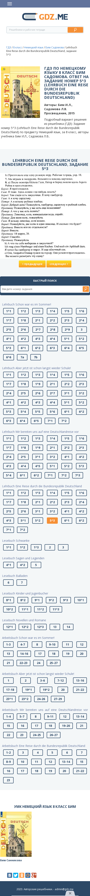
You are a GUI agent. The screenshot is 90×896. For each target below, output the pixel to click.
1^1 (8, 311)
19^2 (46, 690)
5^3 (8, 348)
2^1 (37, 320)
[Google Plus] (33, 875)
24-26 (41, 699)
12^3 (40, 627)
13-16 (80, 680)
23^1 (9, 699)
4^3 (37, 339)
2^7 (37, 329)
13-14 (80, 716)
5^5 (37, 412)
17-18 (10, 690)
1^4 (52, 311)
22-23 (23, 663)
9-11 (50, 716)
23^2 (25, 699)
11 (67, 644)
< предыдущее (32, 264)
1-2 (8, 752)
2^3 (66, 320)
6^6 (8, 357)
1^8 (23, 320)
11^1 (25, 609)
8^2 (22, 600)
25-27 (54, 663)
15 (8, 726)
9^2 (51, 600)
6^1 (23, 348)
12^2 (25, 627)
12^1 (9, 627)
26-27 (54, 735)
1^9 (37, 384)
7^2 (63, 421)
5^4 (23, 412)
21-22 (80, 690)
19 (67, 654)
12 (81, 644)
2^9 (67, 329)
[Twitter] (15, 875)
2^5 (8, 329)
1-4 (8, 716)
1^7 (8, 320)
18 (53, 654)
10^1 (80, 600)
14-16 (24, 654)
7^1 (50, 421)
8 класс (17, 47)
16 (22, 726)
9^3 (65, 600)
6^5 (81, 348)
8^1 (8, 600)
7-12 (60, 680)
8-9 (8, 762)
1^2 (23, 311)
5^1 (66, 339)
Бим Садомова (54, 47)
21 (8, 663)
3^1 (66, 393)
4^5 (37, 466)
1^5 (66, 311)
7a (22, 357)
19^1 (28, 690)
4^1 (8, 339)
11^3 (56, 609)
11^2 (40, 609)
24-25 (37, 735)
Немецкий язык (33, 47)
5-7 (22, 716)
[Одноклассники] (21, 875)
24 (38, 663)
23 (21, 735)
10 (22, 762)
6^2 (37, 348)
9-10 (52, 644)
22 (8, 735)
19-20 (66, 726)
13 (55, 627)
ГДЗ (8, 47)
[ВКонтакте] (9, 875)
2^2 (52, 320)
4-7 (22, 644)
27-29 (58, 699)
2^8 (52, 329)
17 (39, 654)
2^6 (23, 329)
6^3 (52, 348)
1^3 (37, 311)
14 (68, 627)
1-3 (8, 644)
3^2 (81, 393)
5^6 (52, 412)
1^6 (81, 311)
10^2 (9, 609)
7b (35, 357)
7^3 (77, 475)
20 (81, 654)
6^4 (66, 348)
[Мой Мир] (27, 875)
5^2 (81, 339)
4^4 (52, 339)
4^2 (23, 339)
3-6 (42, 680)
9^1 (37, 600)
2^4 (81, 320)
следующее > (59, 264)
